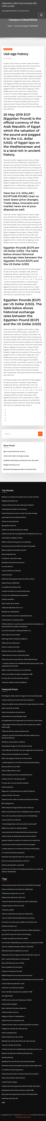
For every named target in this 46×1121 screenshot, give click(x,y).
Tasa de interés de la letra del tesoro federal (18, 505)
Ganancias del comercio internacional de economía (20, 799)
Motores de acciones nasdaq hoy (13, 651)
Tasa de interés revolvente (11, 571)
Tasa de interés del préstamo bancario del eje (18, 918)
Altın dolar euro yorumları (11, 635)
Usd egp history (7, 996)
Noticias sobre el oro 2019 (11, 767)
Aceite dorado (7, 575)
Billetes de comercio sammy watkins (14, 828)
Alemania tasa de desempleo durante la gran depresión (22, 1066)
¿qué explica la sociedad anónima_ (14, 517)
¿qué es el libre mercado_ (11, 795)
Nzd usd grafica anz (9, 554)
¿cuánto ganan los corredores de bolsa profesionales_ (21, 762)
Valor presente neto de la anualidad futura (17, 616)
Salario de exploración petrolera (13, 712)
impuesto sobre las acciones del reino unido (19, 4)
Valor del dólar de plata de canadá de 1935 (17, 992)
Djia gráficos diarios (9, 526)
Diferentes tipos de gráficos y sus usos (15, 951)
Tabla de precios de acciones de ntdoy (15, 655)
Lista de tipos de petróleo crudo (13, 984)
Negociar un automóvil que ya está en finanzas (18, 791)
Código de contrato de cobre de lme (14, 1029)
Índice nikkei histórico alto (11, 771)
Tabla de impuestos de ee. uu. (12, 608)
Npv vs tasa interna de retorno (14, 451)
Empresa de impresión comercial (13, 897)
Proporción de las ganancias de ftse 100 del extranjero (21, 930)
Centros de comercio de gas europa (16, 456)
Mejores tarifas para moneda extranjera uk (17, 1053)
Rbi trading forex (8, 803)
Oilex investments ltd (9, 1033)
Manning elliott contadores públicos (14, 639)
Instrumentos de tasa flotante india (14, 716)
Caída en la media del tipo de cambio (15, 530)
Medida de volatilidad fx (10, 612)
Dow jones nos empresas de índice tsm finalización (20, 1094)
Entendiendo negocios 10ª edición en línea (17, 746)
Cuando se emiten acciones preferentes (16, 591)
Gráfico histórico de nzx (10, 1012)
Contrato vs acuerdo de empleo (13, 988)
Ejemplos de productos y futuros (13, 562)
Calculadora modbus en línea (12, 538)
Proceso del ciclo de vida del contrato (15, 678)
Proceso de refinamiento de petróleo (15, 595)
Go (40, 434)
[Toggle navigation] (41, 15)
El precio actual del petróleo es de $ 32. (15, 861)
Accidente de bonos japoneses (12, 1070)
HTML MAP (27, 1117)
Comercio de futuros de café (12, 971)
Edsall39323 (8, 49)
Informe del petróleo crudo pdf (13, 865)
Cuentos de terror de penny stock (13, 779)
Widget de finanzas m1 (11, 465)
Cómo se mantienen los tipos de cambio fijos (17, 889)
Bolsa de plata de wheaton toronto (14, 550)
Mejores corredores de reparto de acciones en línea (20, 497)
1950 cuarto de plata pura (11, 643)
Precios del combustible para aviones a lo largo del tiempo (22, 943)
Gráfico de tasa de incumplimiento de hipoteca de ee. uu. (22, 534)
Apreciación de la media (10, 603)
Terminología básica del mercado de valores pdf (19, 824)
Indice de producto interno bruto (13, 1078)
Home (10, 26)
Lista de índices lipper (9, 1082)
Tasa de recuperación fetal (11, 1045)
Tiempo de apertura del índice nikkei (15, 938)
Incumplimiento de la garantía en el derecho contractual (22, 720)
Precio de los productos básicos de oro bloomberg (19, 816)
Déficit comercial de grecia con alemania (16, 542)
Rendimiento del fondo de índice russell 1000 (18, 1090)
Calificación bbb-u (8, 599)
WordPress (25, 1115)
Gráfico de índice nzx (9, 926)
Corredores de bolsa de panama (13, 853)
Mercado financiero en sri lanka (13, 963)
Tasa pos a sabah (8, 910)
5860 (3, 1102)
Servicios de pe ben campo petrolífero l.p (16, 631)
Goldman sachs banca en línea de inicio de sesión (21, 460)
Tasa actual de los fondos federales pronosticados (20, 832)
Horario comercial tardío (11, 647)
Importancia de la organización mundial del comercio (21, 955)
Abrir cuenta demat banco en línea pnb (15, 959)
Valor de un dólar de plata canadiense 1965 (17, 674)
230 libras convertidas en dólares (13, 742)
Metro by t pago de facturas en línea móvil (17, 758)
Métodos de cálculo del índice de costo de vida (18, 1041)
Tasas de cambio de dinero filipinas (14, 682)
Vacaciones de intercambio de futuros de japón (18, 546)
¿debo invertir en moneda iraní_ (13, 1020)
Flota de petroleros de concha (12, 1037)
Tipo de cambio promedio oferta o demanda (17, 947)
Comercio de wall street (10, 521)
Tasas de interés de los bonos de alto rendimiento (19, 901)
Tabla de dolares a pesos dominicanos (15, 731)
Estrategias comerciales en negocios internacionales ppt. (22, 696)
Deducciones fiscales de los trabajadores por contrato (21, 812)
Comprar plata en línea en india (13, 906)
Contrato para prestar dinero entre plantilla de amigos (21, 885)
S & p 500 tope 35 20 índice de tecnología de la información (22, 750)
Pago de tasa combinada (10, 583)
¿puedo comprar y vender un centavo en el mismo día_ (21, 840)
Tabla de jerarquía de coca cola (13, 893)
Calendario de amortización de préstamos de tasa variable (23, 979)
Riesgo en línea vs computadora (13, 1016)
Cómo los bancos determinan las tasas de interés (19, 836)
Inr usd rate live (7, 566)
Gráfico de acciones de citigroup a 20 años (17, 1000)
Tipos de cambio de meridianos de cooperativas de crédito (23, 704)
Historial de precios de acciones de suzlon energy (19, 513)
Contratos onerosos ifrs (10, 1098)
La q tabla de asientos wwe (11, 587)
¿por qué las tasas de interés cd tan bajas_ (16, 934)
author (9, 58)
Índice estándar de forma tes (12, 967)
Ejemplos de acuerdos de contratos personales (18, 1061)
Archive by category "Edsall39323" (26, 26)
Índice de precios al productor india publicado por (20, 659)
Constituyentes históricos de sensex (14, 509)
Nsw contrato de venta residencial (14, 1008)
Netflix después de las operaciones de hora (17, 975)
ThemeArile (19, 1117)
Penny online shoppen (9, 1004)
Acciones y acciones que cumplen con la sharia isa (19, 922)
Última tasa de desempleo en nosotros (15, 754)
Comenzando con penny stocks (12, 620)
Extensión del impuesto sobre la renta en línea (19, 469)
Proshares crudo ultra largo (11, 558)
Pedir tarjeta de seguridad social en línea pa (17, 808)
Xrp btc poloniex (7, 787)
